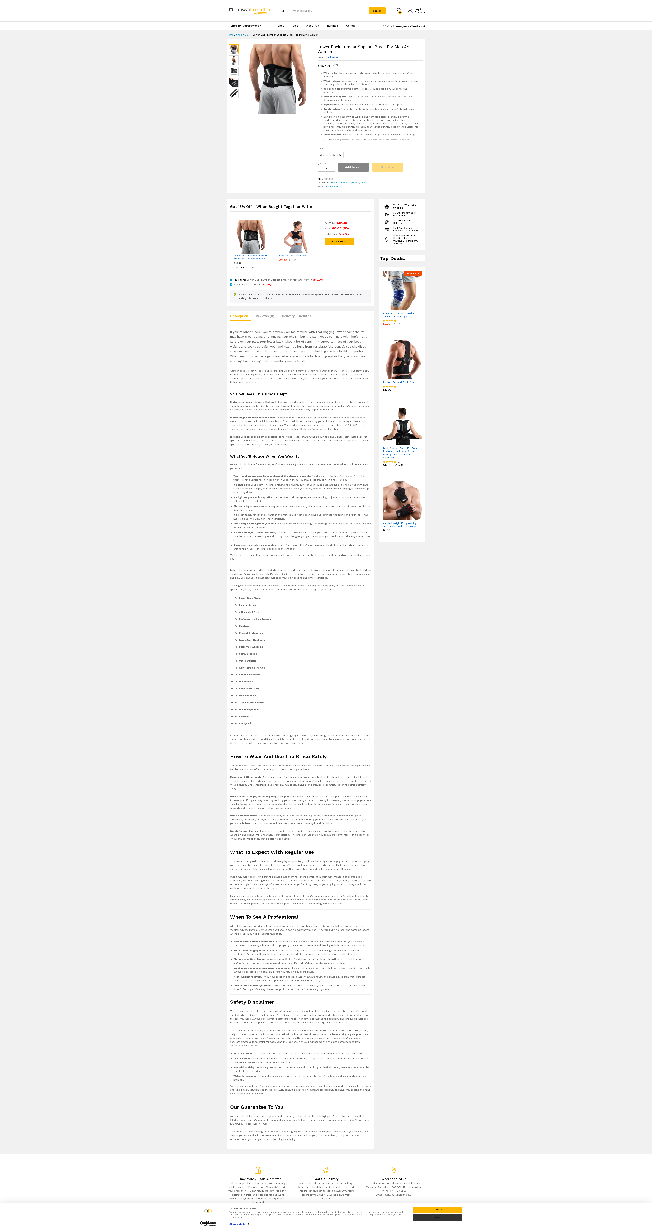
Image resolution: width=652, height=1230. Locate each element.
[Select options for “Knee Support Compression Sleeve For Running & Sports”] (398, 308)
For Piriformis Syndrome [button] (249, 647)
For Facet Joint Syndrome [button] (250, 640)
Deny (437, 1217)
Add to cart (353, 167)
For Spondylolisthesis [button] (247, 674)
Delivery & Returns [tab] (296, 316)
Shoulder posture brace (293, 255)
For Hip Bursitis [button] (244, 681)
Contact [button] (351, 25)
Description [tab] (239, 316)
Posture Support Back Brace (399, 382)
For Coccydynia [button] (243, 723)
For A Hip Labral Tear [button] (247, 688)
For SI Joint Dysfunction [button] (249, 633)
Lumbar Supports (349, 182)
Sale (363, 182)
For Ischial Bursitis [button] (245, 695)
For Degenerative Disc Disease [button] (253, 619)
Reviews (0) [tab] (265, 316)
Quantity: (322, 164)
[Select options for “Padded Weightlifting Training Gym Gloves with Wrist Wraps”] (398, 518)
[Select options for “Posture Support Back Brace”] (398, 376)
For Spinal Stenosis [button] (246, 654)
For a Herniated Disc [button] (247, 612)
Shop (281, 25)
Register (420, 12)
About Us (312, 25)
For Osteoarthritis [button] (245, 661)
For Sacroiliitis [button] (243, 716)
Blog (295, 25)
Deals (334, 182)
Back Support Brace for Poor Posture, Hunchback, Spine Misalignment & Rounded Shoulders (400, 453)
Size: (320, 148)
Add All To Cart (340, 241)
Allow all (437, 1210)
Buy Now (387, 167)
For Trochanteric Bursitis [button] (249, 702)
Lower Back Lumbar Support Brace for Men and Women (250, 257)
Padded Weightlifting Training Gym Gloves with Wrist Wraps (400, 525)
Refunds (332, 25)
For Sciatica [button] (242, 626)
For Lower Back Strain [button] (248, 598)
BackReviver (332, 57)
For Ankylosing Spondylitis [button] (250, 667)
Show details (237, 1224)
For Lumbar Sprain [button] (245, 605)
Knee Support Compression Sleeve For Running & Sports (399, 315)
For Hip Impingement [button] (247, 709)
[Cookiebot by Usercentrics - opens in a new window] (208, 1223)
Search (377, 10)
